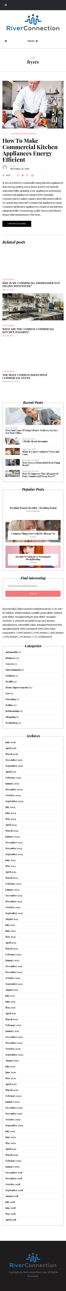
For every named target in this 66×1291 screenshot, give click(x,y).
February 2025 (13, 777)
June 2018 (10, 1207)
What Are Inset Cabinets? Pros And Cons (40, 453)
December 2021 (13, 966)
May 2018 (10, 1213)
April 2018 (10, 1219)
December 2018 (13, 1172)
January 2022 (12, 960)
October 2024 (13, 795)
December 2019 (14, 1107)
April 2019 (10, 1148)
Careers (9, 663)
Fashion (33, 563)
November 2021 (13, 972)
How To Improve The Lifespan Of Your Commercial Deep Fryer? (40, 475)
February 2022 (13, 954)
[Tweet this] (22, 175)
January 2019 (12, 1166)
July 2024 (10, 807)
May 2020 (10, 1078)
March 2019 (11, 1154)
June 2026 (10, 742)
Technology (11, 722)
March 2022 (11, 948)
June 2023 (10, 860)
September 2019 (14, 1125)
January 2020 (12, 1101)
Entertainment (33, 511)
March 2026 (11, 754)
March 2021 (11, 1019)
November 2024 (13, 789)
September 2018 (14, 1190)
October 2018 (12, 1184)
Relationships (12, 711)
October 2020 (13, 1048)
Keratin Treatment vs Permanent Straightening (33, 558)
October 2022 (12, 907)
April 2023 (10, 871)
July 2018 (10, 1202)
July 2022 (10, 925)
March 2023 (11, 877)
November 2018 (13, 1178)
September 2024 (14, 801)
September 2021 (14, 983)
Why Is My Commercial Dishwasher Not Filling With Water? (31, 284)
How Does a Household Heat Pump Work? (41, 464)
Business (10, 279)
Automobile (11, 652)
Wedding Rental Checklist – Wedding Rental (33, 507)
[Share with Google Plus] (27, 175)
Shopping (10, 716)
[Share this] (17, 175)
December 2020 (14, 1037)
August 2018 (11, 1196)
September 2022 (14, 913)
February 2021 (13, 1025)
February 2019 (13, 1160)
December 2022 (13, 895)
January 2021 (12, 1031)
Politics (9, 705)
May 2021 (10, 1007)
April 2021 (10, 1013)
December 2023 (13, 842)
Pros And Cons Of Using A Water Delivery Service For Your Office (31, 431)
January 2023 (12, 889)
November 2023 (13, 848)
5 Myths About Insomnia (35, 441)
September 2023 (14, 854)
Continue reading (16, 224)
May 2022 (10, 936)
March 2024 (11, 830)
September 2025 (14, 765)
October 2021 (12, 978)
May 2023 (10, 866)
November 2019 (13, 1113)
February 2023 (13, 883)
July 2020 (10, 1066)
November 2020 (14, 1042)
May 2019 (10, 1143)
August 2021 (11, 989)
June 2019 (10, 1137)
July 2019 (10, 1131)
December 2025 (13, 759)
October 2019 (12, 1119)
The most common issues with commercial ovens (24, 376)
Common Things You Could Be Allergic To (33, 533)
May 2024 (10, 818)
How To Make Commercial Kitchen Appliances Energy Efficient (30, 150)
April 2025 (10, 771)
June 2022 (10, 930)
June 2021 (10, 1001)
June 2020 (10, 1072)
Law (7, 693)
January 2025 (12, 783)
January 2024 (12, 836)
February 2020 (13, 1095)
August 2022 (11, 919)
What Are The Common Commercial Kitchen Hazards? (28, 330)
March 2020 (11, 1090)
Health (33, 537)
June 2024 (10, 813)
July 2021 (10, 995)
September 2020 (14, 1054)
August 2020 (12, 1060)
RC (14, 166)
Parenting (10, 699)
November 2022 (13, 901)
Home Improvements (24, 134)
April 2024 (10, 824)
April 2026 (10, 748)
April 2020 (11, 1084)
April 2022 (10, 942)
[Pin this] (32, 175)
